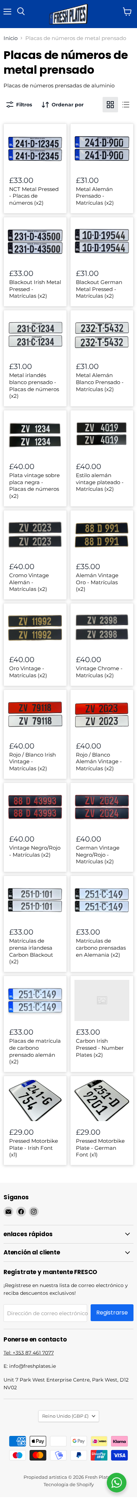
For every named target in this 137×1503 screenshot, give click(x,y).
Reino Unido (65, 1416)
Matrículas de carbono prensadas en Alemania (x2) (101, 947)
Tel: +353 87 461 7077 (29, 1353)
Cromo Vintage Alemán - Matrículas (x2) (29, 582)
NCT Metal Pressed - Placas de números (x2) (34, 196)
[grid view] (110, 104)
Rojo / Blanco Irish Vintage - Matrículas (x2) (32, 761)
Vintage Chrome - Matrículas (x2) (99, 672)
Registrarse (112, 1312)
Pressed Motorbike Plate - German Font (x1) (100, 1148)
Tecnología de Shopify (69, 1484)
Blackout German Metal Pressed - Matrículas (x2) (99, 289)
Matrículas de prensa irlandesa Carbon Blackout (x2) (31, 951)
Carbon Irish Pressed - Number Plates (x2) (100, 1047)
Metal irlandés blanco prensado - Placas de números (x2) (34, 385)
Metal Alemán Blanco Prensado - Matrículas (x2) (100, 382)
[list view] (125, 104)
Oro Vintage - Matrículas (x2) (28, 672)
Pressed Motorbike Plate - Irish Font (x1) (33, 1148)
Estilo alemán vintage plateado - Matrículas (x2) (100, 482)
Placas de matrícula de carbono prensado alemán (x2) (35, 1051)
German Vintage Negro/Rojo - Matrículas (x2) (97, 854)
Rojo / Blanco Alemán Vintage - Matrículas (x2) (99, 761)
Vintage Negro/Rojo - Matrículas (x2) (34, 851)
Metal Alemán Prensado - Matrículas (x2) (95, 196)
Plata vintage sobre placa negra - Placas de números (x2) (34, 485)
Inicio (11, 38)
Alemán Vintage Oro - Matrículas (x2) (97, 582)
